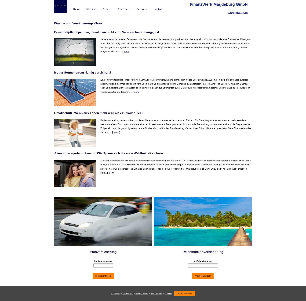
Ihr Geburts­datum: (203, 261)
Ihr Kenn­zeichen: (103, 261)
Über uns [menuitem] (91, 9)
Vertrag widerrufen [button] (185, 293)
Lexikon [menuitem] (158, 9)
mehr (126, 51)
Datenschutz (128, 293)
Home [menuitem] (76, 9)
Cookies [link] (168, 293)
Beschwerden (157, 293)
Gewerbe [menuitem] (122, 9)
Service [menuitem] (141, 9)
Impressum (115, 293)
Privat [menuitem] (105, 9)
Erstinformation (142, 293)
